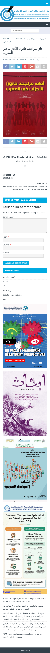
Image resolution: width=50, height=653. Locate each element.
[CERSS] (25, 20)
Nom (5, 237)
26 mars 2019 (10, 59)
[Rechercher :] (25, 30)
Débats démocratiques (12, 295)
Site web (6, 252)
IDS (4, 299)
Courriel (6, 244)
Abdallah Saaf (8, 277)
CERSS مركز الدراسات (30, 59)
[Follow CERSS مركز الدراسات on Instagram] (25, 166)
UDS (5, 286)
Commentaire (9, 217)
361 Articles (42, 157)
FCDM (5, 281)
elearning (7, 290)
